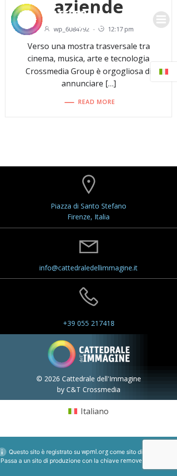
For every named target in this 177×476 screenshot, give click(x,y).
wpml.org (95, 452)
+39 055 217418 (89, 323)
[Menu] (161, 19)
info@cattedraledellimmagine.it (88, 267)
